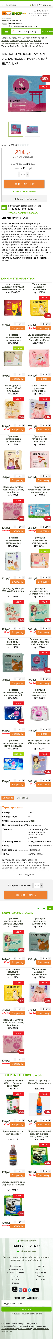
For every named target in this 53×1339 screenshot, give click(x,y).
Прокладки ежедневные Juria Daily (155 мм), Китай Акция (39, 592)
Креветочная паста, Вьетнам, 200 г (13, 1132)
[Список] (38, 908)
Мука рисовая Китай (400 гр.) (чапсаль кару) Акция (13, 1083)
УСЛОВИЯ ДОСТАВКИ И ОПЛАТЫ (23, 213)
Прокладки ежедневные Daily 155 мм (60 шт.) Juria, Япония (39, 491)
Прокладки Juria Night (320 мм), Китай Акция (39, 742)
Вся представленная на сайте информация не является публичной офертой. (26, 1258)
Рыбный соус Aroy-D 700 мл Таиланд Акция (39, 1082)
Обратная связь (28, 1251)
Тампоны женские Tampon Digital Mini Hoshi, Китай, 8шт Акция (39, 643)
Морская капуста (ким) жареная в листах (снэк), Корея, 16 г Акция (39, 1135)
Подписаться (26, 1309)
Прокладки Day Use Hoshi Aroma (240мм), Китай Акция (13, 490)
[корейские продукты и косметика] (2, 9)
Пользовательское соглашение (26, 1313)
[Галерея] (44, 908)
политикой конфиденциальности (16, 1328)
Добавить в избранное (26, 199)
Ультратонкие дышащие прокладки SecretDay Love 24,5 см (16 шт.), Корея (13, 288)
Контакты (11, 5)
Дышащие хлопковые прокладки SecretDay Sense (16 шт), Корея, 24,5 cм (39, 338)
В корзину (26, 184)
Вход (34, 5)
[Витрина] (50, 908)
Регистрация (45, 5)
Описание (8, 797)
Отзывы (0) (22, 797)
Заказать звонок (39, 15)
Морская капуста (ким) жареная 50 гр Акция (13, 1183)
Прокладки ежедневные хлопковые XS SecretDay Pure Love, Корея (13, 644)
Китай (31, 820)
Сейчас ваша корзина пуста (22, 24)
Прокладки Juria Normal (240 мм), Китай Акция (13, 388)
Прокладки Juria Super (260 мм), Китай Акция (13, 589)
